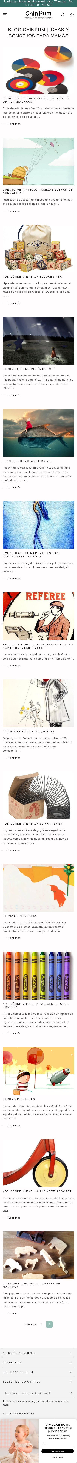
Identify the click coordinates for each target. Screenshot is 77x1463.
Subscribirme (58, 1451)
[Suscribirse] (72, 1393)
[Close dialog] (75, 1421)
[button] (62, 14)
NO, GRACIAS (58, 1457)
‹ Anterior (31, 1324)
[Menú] (5, 14)
